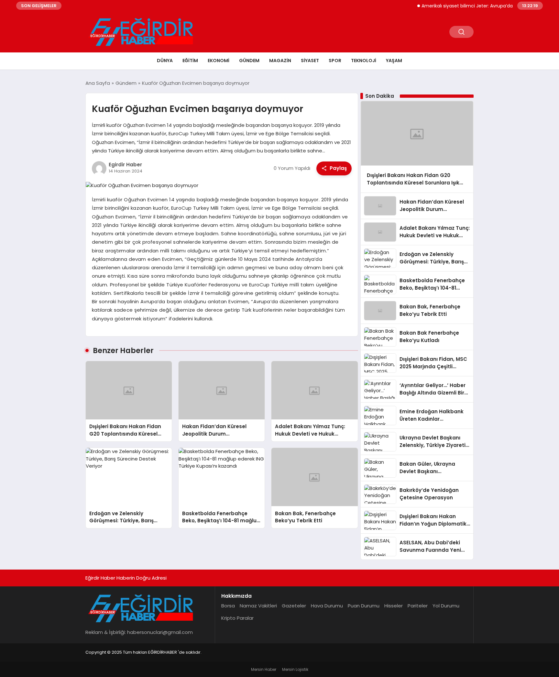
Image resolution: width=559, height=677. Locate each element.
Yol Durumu (446, 605)
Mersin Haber (263, 669)
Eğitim (190, 60)
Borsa (228, 605)
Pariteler (418, 605)
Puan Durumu (363, 605)
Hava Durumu (327, 605)
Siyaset (310, 60)
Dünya (165, 60)
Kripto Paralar (237, 618)
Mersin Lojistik (295, 669)
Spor (335, 60)
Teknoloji (363, 60)
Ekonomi (218, 60)
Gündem (249, 60)
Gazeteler (294, 605)
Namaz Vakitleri (258, 605)
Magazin (280, 60)
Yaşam (394, 60)
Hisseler (393, 605)
